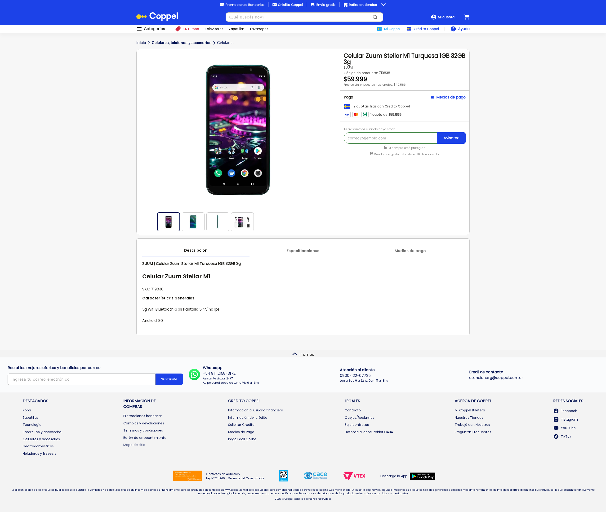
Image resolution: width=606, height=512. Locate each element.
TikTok (566, 436)
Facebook (569, 411)
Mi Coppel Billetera (470, 410)
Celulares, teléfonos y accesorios (181, 43)
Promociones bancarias (142, 416)
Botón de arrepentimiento (144, 437)
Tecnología (32, 424)
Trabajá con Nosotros (472, 424)
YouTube (568, 428)
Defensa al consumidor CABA (369, 432)
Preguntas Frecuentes (473, 432)
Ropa (27, 410)
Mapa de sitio (134, 444)
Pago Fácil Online (242, 439)
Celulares (225, 43)
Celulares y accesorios (41, 439)
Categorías (154, 29)
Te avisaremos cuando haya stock (369, 129)
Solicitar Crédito (241, 424)
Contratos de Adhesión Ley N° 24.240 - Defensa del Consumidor (235, 476)
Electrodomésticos (38, 446)
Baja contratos (357, 424)
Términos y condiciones (143, 430)
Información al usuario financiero (255, 410)
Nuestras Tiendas (469, 417)
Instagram (569, 419)
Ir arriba (306, 354)
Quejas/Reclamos (359, 417)
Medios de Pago (241, 432)
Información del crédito (247, 417)
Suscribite (169, 379)
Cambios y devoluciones (143, 423)
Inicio (141, 43)
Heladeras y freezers (39, 453)
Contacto (353, 410)
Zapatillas (30, 417)
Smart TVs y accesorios (42, 432)
